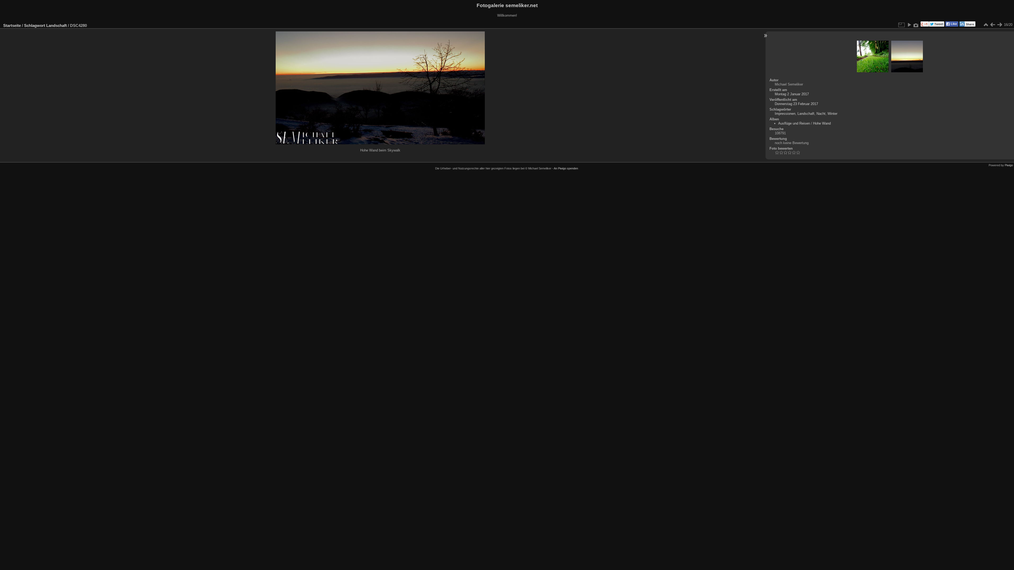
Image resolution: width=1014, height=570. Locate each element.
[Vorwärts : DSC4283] (999, 24)
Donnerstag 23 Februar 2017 (796, 104)
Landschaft (56, 25)
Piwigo (1009, 165)
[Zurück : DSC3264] (992, 24)
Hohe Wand (822, 123)
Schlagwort (34, 25)
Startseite (12, 25)
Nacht (820, 114)
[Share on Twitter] (936, 25)
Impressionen (785, 114)
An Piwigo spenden (566, 168)
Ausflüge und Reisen (794, 123)
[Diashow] (909, 24)
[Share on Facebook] (951, 25)
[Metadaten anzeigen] (916, 24)
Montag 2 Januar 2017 (792, 94)
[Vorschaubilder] (985, 24)
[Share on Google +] (924, 25)
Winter (832, 114)
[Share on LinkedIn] (966, 25)
